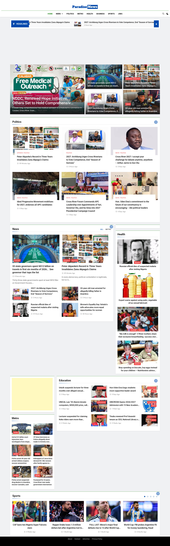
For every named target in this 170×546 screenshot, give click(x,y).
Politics (70, 14)
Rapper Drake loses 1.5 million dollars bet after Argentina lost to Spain (66, 528)
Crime (128, 104)
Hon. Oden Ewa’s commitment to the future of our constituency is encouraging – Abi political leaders (132, 204)
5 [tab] (156, 496)
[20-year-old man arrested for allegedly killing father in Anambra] (124, 23)
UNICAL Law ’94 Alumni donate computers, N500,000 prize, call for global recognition (73, 405)
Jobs (120, 14)
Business (100, 14)
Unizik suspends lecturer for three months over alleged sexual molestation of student (73, 391)
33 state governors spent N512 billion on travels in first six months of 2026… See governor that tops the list (33, 269)
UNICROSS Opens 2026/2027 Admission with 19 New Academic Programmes (124, 405)
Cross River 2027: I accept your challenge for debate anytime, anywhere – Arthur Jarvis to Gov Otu (134, 159)
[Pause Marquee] (156, 23)
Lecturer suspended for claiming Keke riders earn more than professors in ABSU (73, 419)
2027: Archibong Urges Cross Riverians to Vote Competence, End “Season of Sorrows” (81, 22)
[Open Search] (163, 14)
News (58, 14)
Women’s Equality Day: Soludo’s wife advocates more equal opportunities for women (94, 307)
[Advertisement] (85, 46)
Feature (91, 79)
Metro (80, 14)
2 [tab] (147, 496)
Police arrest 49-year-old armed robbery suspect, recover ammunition (21, 461)
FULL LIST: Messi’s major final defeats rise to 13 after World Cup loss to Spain (103, 528)
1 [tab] (144, 496)
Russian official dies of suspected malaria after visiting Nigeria (44, 307)
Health (90, 14)
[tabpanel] (29, 517)
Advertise (86, 539)
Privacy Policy (97, 539)
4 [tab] (153, 496)
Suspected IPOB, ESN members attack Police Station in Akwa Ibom (42, 100)
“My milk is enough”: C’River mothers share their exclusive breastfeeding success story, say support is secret (137, 337)
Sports (111, 14)
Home (50, 14)
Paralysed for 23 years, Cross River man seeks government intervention (42, 482)
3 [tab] (150, 496)
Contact (77, 539)
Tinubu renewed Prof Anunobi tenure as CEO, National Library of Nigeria (124, 419)
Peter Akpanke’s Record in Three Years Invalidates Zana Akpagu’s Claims (140, 86)
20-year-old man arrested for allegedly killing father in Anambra (93, 291)
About (70, 539)
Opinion (129, 79)
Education (101, 388)
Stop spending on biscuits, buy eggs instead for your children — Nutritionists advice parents (138, 371)
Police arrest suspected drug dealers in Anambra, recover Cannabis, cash (21, 482)
